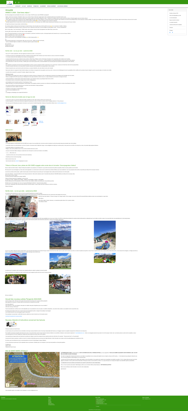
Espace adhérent (51, 6)
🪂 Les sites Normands (99, 400)
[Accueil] (9, 3)
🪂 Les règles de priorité (99, 402)
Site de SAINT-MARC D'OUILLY (16, 351)
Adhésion (29, 6)
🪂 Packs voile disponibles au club (100, 399)
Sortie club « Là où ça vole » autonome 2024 (21, 191)
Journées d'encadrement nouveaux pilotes (13, 316)
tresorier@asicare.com (79, 332)
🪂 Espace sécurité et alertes (99, 401)
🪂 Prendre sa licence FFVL (99, 398)
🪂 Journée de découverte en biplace (101, 403)
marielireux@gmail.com (61, 103)
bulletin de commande (41, 122)
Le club (24, 6)
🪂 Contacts (97, 406)
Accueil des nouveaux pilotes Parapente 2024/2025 (23, 299)
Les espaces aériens (62, 6)
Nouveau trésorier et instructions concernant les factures (25, 320)
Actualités (49, 398)
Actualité (17, 6)
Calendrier (43, 6)
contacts (17, 160)
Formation (36, 6)
